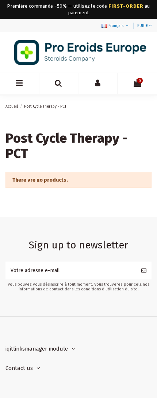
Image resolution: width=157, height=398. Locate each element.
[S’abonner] (144, 270)
